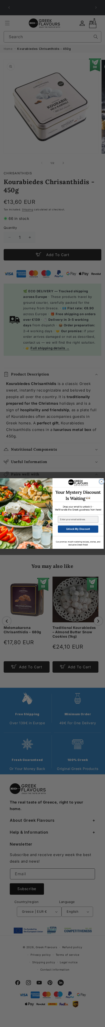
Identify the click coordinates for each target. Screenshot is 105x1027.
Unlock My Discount (78, 528)
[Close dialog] (101, 481)
